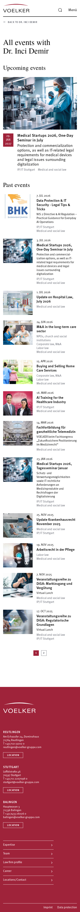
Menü (72, 10)
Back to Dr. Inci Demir (22, 22)
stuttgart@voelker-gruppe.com (21, 782)
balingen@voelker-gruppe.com (21, 817)
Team (6, 853)
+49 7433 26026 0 (15, 813)
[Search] (60, 10)
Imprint (48, 907)
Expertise (9, 845)
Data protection (67, 907)
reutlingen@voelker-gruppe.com (22, 747)
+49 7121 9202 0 (14, 743)
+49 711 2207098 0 (16, 778)
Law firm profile (12, 862)
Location (13, 755)
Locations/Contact (14, 880)
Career (7, 871)
